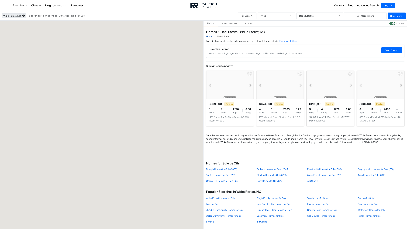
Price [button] (263, 15)
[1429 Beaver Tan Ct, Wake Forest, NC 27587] (230, 84)
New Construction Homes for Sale (274, 204)
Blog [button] (350, 5)
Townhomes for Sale (317, 198)
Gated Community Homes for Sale (223, 215)
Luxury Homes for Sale (318, 204)
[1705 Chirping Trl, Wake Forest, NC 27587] (330, 84)
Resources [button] (77, 5)
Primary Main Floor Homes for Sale (274, 210)
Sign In (388, 5)
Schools (210, 221)
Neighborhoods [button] (54, 5)
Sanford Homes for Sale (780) (221, 175)
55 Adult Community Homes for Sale (224, 210)
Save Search (396, 16)
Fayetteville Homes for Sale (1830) (324, 169)
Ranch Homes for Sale (369, 215)
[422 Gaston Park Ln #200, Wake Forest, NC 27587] (380, 84)
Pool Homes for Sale (368, 204)
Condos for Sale (366, 198)
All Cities (311, 181)
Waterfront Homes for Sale (371, 210)
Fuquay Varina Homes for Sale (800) (376, 169)
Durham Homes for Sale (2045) (273, 169)
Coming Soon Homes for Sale (322, 210)
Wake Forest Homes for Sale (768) (324, 175)
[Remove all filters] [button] (288, 41)
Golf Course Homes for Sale (321, 215)
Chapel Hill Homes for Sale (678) (222, 181)
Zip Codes (262, 221)
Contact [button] (339, 5)
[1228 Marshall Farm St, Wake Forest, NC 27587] (280, 84)
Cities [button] (34, 5)
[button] (23, 15)
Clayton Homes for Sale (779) (272, 175)
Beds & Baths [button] (306, 15)
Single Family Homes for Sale (271, 198)
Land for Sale (212, 204)
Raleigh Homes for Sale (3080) (221, 169)
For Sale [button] (245, 15)
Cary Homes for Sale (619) (270, 181)
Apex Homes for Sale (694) (371, 175)
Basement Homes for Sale (270, 215)
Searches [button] (18, 5)
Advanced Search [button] (368, 5)
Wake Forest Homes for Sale (220, 198)
